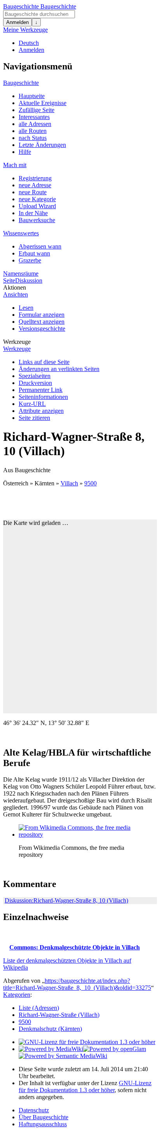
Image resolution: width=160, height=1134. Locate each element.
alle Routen (33, 131)
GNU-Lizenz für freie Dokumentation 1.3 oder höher (85, 1086)
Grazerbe (30, 260)
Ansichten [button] (15, 294)
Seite (9, 280)
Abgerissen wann (40, 246)
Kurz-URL (32, 403)
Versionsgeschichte (42, 328)
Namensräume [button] (20, 273)
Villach (69, 483)
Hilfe (25, 151)
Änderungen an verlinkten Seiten (59, 369)
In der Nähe (33, 213)
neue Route (33, 192)
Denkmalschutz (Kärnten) (50, 1028)
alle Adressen (35, 124)
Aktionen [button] (14, 287)
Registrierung (35, 178)
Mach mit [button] (14, 165)
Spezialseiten (34, 376)
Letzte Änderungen (42, 145)
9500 (90, 483)
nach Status (33, 138)
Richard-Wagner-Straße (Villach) (59, 1014)
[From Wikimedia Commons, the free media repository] (77, 834)
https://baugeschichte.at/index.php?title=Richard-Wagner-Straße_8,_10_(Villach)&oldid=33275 (77, 984)
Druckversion (35, 383)
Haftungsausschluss (43, 1124)
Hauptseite (32, 96)
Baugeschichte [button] (21, 82)
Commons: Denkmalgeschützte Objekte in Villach (74, 947)
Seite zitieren (34, 417)
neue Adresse (35, 185)
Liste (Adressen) (39, 1008)
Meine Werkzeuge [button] (25, 29)
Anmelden (17, 22)
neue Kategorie (37, 199)
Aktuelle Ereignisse (42, 103)
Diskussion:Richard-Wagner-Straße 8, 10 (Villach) (66, 900)
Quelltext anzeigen (41, 321)
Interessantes (34, 117)
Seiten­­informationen (43, 397)
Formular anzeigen (41, 314)
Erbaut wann (34, 253)
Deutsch (29, 43)
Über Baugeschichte (43, 1117)
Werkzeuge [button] (17, 341)
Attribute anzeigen (41, 410)
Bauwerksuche (37, 220)
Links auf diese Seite (44, 362)
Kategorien (16, 994)
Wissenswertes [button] (21, 233)
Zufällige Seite (36, 110)
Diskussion (28, 280)
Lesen (26, 307)
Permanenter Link (41, 390)
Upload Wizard (37, 206)
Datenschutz (34, 1110)
